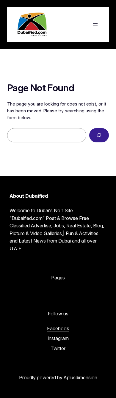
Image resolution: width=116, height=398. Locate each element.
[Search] (99, 135)
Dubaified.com (27, 218)
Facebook (58, 328)
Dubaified (69, 24)
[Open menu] (95, 24)
